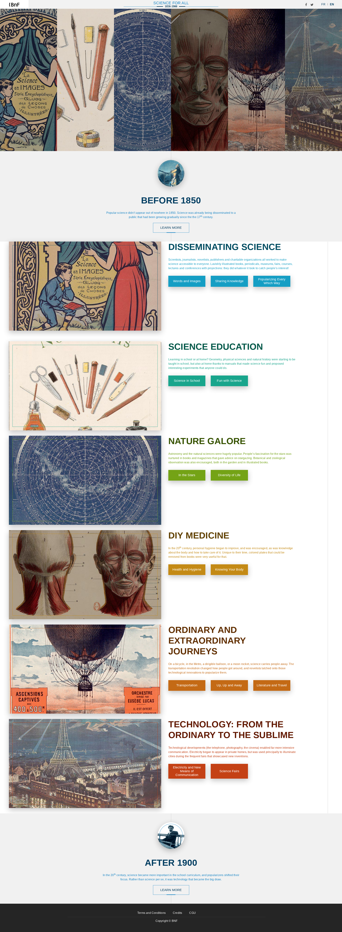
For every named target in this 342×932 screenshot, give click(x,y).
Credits (177, 912)
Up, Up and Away (229, 685)
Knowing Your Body (229, 569)
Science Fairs (229, 771)
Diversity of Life (229, 475)
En (332, 4)
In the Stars (186, 475)
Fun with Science (229, 380)
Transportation (186, 685)
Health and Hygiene (186, 569)
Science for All (171, 3)
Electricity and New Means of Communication (187, 771)
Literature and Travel (272, 685)
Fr (323, 4)
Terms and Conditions (151, 912)
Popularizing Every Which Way (272, 281)
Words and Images (187, 281)
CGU (192, 912)
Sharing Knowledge (229, 281)
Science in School (187, 380)
